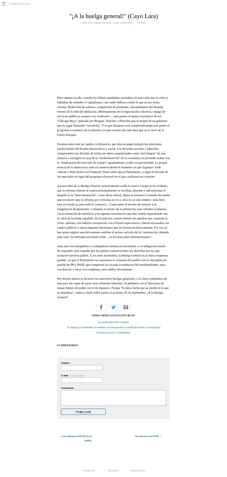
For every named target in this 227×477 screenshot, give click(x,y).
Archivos (113, 470)
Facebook (101, 307)
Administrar (138, 470)
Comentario (67, 388)
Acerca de (89, 470)
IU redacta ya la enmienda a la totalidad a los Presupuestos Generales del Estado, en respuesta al (113, 327)
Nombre (65, 363)
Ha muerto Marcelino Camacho (113, 322)
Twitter (113, 307)
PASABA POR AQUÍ (20, 4)
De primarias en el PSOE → (148, 436)
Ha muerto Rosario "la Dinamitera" (113, 332)
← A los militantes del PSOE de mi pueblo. (75, 438)
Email (126, 307)
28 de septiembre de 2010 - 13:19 (100, 23)
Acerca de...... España (133, 23)
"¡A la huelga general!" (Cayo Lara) (113, 16)
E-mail (72, 375)
